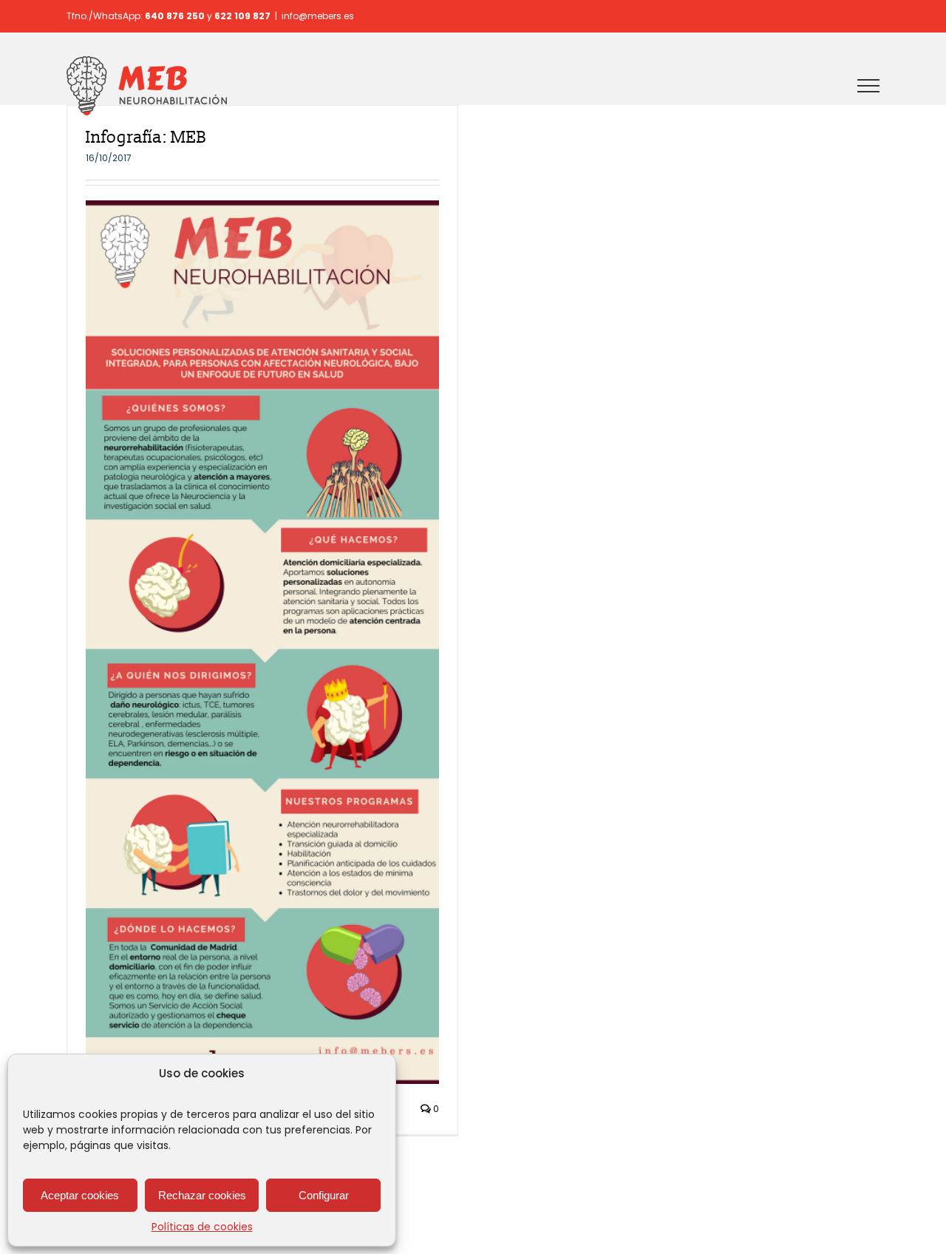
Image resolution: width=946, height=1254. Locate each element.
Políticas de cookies (202, 1226)
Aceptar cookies (80, 1195)
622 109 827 (242, 16)
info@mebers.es (318, 16)
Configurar (324, 1195)
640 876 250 (175, 16)
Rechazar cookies (202, 1195)
